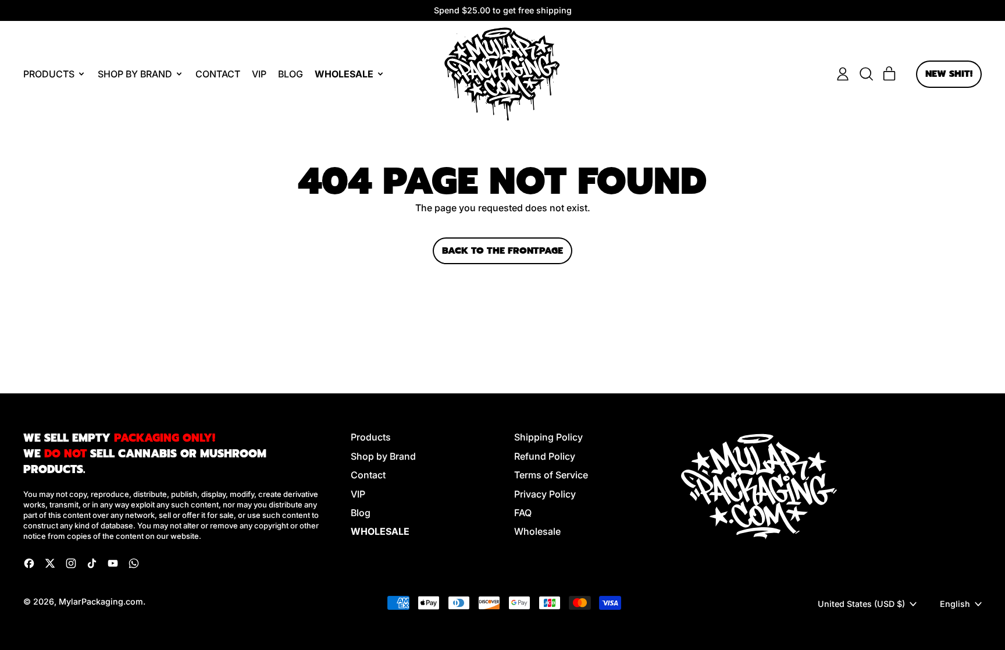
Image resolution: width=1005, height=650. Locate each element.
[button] (866, 74)
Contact (217, 74)
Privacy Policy (545, 494)
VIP (259, 74)
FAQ (523, 512)
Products (371, 437)
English (955, 604)
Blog (290, 74)
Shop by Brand (383, 456)
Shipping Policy (548, 437)
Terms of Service (551, 475)
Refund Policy (544, 456)
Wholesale (537, 531)
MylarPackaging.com (101, 601)
